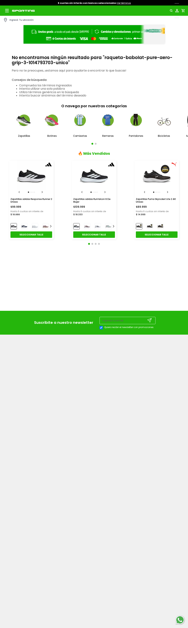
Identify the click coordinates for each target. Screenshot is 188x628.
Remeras (108, 136)
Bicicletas (164, 136)
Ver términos (125, 3)
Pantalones (136, 136)
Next (43, 192)
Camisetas (80, 136)
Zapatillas (24, 136)
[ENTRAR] (178, 10)
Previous (20, 192)
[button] (172, 10)
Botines (52, 136)
